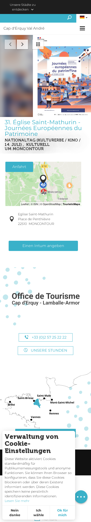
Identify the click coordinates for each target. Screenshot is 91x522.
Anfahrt (19, 167)
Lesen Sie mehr (17, 501)
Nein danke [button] (14, 512)
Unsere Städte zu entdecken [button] (23, 7)
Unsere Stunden (48, 350)
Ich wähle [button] (38, 512)
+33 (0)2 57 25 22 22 (48, 337)
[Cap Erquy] (45, 299)
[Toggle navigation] (83, 28)
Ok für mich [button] (62, 512)
